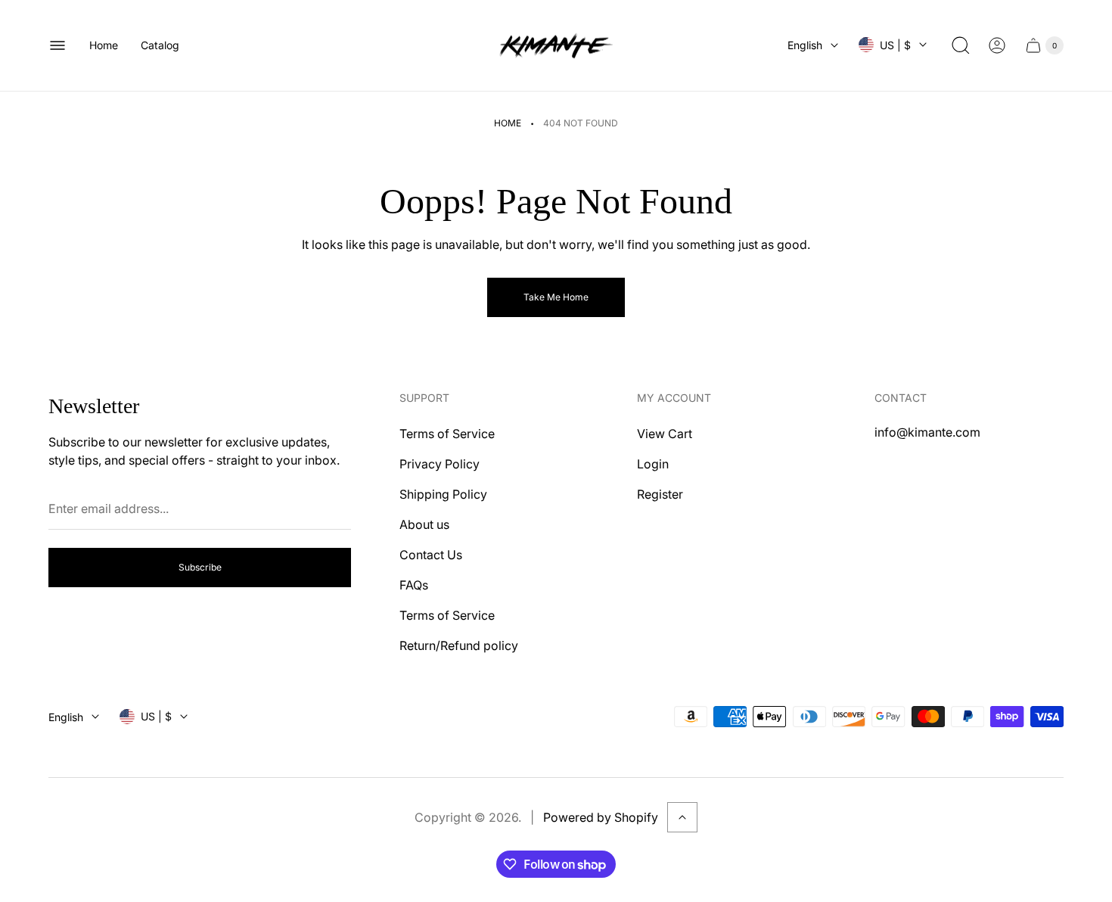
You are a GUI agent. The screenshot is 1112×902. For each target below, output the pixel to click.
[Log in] (997, 45)
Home (507, 123)
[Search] (960, 45)
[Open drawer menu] (57, 45)
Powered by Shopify (600, 817)
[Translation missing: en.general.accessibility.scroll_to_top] (682, 817)
